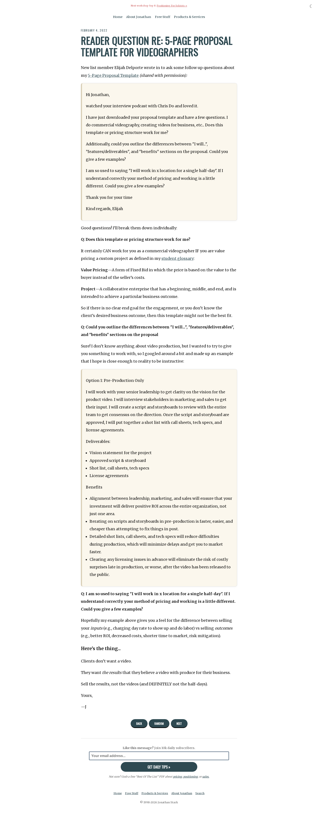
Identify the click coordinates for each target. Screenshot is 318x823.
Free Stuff (162, 17)
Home (117, 17)
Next (179, 723)
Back (139, 723)
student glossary (177, 258)
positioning (190, 776)
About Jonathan (138, 17)
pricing (177, 776)
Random (159, 723)
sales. (205, 776)
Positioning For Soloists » (172, 5)
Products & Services (189, 17)
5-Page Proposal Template (113, 75)
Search (199, 793)
